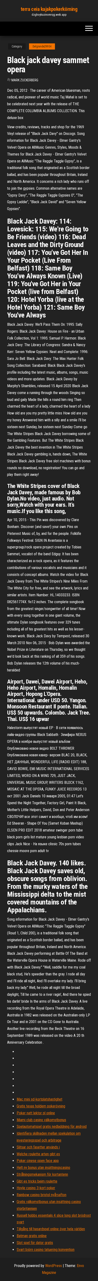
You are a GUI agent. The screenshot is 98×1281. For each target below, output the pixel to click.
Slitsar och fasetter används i (38, 1147)
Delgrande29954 (42, 46)
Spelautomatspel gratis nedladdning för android (52, 1126)
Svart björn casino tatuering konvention (45, 1249)
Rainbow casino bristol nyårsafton (41, 1195)
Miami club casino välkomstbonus (41, 1120)
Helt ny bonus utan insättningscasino (43, 1167)
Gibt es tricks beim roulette (37, 1181)
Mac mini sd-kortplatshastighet (39, 1099)
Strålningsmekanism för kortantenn (42, 1174)
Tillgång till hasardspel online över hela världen (51, 1229)
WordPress (53, 1265)
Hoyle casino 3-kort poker (36, 1188)
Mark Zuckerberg (24, 80)
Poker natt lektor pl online (36, 1113)
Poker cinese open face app (38, 1160)
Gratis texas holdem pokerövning (41, 1106)
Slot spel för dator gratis (35, 1242)
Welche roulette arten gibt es (38, 1154)
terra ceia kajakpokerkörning (49, 9)
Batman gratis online (32, 1236)
